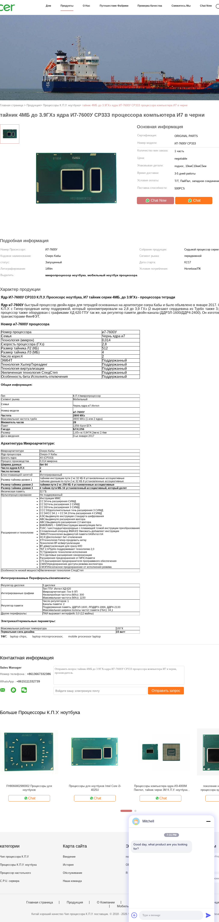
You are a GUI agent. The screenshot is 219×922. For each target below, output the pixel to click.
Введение (69, 856)
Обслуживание (72, 872)
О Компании (106, 902)
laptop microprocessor (47, 636)
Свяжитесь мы (181, 5)
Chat (196, 200)
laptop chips (18, 636)
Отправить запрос (166, 690)
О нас (86, 5)
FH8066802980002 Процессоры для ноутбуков (29, 787)
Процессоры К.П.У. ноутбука (18, 864)
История (68, 864)
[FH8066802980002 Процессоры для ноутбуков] (29, 752)
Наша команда (72, 881)
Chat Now (206, 5)
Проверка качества (150, 5)
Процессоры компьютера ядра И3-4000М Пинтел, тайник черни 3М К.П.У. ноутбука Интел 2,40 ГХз (160, 788)
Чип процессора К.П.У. (14, 856)
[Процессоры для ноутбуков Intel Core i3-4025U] (95, 752)
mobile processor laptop (84, 636)
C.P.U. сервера (9, 881)
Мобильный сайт (129, 906)
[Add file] (134, 915)
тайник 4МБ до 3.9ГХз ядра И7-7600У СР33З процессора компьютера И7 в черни (134, 105)
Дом (48, 5)
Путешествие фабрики (114, 5)
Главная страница (39, 902)
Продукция (75, 902)
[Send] (208, 915)
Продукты (67, 5)
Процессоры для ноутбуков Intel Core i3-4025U (95, 787)
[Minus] (208, 821)
